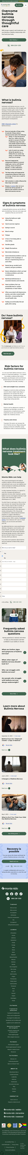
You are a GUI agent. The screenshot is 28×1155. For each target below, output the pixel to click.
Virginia (13, 995)
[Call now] (19, 5)
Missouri (13, 959)
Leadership (14, 1077)
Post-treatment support (13, 1044)
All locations (13, 933)
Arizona (13, 935)
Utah (13, 991)
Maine (13, 952)
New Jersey (13, 969)
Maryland (13, 954)
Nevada (13, 964)
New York (13, 971)
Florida (13, 942)
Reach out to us (14, 861)
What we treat (13, 907)
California (13, 937)
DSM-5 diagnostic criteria (9, 124)
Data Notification (6, 1144)
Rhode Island (13, 981)
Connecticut (13, 940)
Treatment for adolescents (13, 1013)
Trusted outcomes (14, 1074)
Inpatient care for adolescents (13, 1022)
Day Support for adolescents (13, 1018)
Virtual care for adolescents (13, 1015)
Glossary (14, 1089)
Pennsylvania (13, 978)
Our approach (13, 922)
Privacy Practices (10, 1147)
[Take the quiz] (8, 353)
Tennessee (13, 986)
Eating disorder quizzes (13, 924)
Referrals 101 (13, 1059)
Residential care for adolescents (13, 1020)
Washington (13, 998)
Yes (5, 553)
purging (13, 186)
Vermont (13, 993)
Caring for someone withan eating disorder (13, 1031)
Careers (14, 1091)
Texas (13, 988)
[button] (25, 5)
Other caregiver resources (13, 1037)
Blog (14, 1086)
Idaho (13, 947)
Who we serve (13, 910)
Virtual (13, 1000)
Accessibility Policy (9, 1142)
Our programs (13, 912)
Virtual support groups (13, 1034)
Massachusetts (13, 957)
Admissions (13, 915)
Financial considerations (13, 917)
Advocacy (14, 1079)
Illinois (13, 949)
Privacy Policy (15, 1144)
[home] (5, 5)
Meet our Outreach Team (13, 1063)
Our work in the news (14, 1084)
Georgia (13, 945)
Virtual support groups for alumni (13, 1047)
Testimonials (14, 1081)
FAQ (13, 919)
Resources (13, 1051)
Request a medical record (13, 1049)
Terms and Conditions (10, 1150)
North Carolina (13, 974)
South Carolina (13, 983)
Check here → (22, 1)
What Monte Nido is (14, 1072)
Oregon (13, 976)
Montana (13, 962)
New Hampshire (13, 966)
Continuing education (13, 1061)
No (5, 558)
